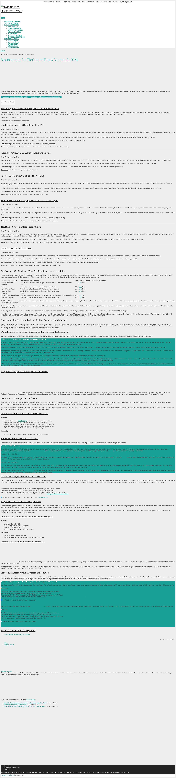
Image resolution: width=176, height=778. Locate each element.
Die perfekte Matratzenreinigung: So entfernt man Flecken (24, 706)
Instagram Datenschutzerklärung (57, 494)
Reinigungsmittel (11, 39)
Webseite (22, 454)
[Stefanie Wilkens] (12, 669)
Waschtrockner (15, 35)
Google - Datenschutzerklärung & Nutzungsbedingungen (66, 597)
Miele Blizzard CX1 (93, 467)
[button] (6, 339)
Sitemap (7, 769)
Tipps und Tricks (11, 23)
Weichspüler (13, 42)
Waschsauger (28, 470)
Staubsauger (13, 27)
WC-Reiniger (13, 44)
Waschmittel (13, 40)
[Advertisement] (56, 76)
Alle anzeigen (30, 700)
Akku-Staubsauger (37, 606)
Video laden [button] (40, 600)
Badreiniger (13, 46)
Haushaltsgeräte (11, 25)
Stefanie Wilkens (6, 671)
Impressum (8, 766)
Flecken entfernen (12, 21)
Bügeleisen (12, 33)
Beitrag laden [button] (43, 497)
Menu (3, 18)
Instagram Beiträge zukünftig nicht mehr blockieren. (20, 497)
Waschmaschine (14, 32)
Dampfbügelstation (16, 37)
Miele (2, 465)
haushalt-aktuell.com (7, 775)
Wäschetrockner (15, 30)
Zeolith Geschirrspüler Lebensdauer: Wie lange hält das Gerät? (25, 703)
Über (6, 643)
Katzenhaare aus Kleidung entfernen (17, 634)
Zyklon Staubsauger (38, 451)
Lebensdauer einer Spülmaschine (15, 705)
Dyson (111, 451)
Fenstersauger (14, 28)
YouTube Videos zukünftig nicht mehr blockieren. (19, 600)
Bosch (124, 457)
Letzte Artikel (9, 645)
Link (80, 283)
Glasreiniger (13, 47)
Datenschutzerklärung (12, 768)
